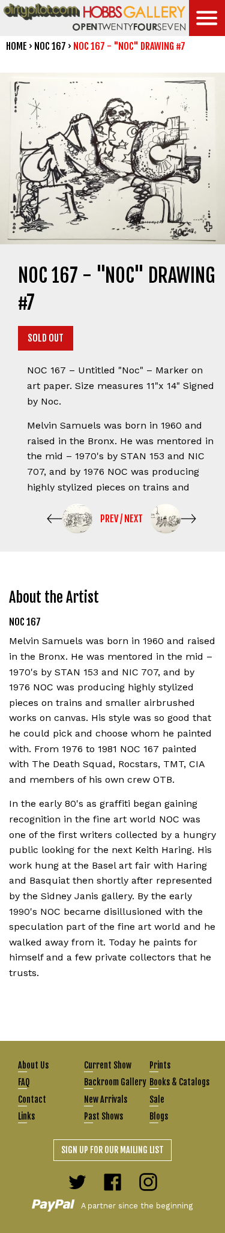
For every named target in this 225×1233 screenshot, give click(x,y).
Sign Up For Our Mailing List (112, 1150)
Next (133, 518)
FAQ (23, 1082)
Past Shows (103, 1116)
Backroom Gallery (115, 1082)
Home (16, 46)
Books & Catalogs (179, 1082)
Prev (109, 518)
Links (26, 1116)
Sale (156, 1099)
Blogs (158, 1116)
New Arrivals (105, 1099)
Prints (159, 1065)
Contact (32, 1099)
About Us (33, 1065)
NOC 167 (50, 46)
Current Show (107, 1065)
